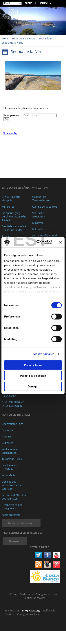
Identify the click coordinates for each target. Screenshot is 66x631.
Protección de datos (22, 594)
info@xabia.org (31, 610)
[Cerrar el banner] (60, 242)
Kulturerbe (8, 206)
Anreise (6, 436)
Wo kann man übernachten (10, 450)
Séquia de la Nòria (12, 42)
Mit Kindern (39, 229)
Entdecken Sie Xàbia (23, 38)
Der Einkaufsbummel (44, 235)
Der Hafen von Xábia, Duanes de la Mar (14, 228)
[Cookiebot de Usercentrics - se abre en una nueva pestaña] (38, 242)
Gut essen (7, 443)
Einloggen (14, 541)
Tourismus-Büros (12, 459)
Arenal (6, 236)
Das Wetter (8, 430)
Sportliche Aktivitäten (38, 214)
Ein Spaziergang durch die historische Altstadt (14, 216)
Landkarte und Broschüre (10, 467)
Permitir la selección (33, 375)
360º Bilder (45, 38)
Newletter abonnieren (21, 523)
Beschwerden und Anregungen (12, 506)
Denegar (33, 386)
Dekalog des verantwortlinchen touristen (12, 485)
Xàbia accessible (11, 515)
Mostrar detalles (43, 353)
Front (5, 38)
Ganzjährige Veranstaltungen (41, 198)
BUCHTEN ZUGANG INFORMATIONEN (13, 404)
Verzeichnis (8, 475)
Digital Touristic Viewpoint (11, 198)
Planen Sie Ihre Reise (16, 414)
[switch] (56, 316)
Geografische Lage (12, 424)
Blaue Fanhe (9, 396)
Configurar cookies (46, 594)
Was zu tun (40, 187)
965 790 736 (12, 610)
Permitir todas (33, 364)
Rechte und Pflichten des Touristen (14, 496)
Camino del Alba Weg (44, 206)
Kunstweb (37, 223)
